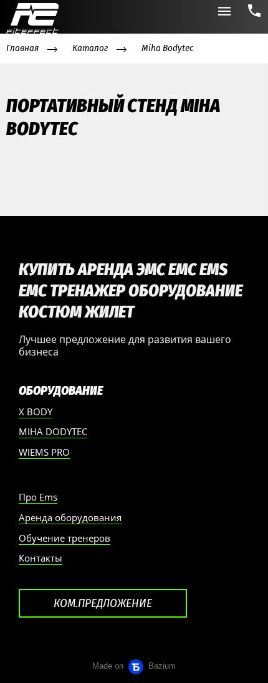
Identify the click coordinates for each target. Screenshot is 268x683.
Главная (22, 48)
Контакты (40, 558)
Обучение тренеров (64, 538)
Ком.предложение (103, 603)
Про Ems (38, 497)
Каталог (90, 48)
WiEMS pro (44, 452)
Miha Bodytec (167, 48)
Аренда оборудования (70, 517)
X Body (35, 411)
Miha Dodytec (53, 431)
